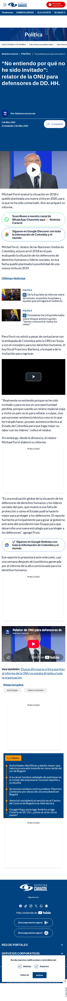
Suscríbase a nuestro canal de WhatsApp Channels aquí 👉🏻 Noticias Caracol (36, 219)
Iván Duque (12, 690)
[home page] (33, 887)
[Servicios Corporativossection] (62, 953)
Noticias (27, 966)
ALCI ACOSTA (44, 12)
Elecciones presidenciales (41, 44)
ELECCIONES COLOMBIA (14, 44)
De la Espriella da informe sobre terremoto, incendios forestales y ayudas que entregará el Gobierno (43, 297)
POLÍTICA (26, 54)
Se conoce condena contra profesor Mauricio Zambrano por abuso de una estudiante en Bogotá (35, 791)
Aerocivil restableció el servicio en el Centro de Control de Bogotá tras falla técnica (34, 802)
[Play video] (33, 170)
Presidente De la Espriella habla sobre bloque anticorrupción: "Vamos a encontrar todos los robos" (43, 319)
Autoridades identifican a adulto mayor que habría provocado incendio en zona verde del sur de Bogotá (35, 768)
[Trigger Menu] (5, 4)
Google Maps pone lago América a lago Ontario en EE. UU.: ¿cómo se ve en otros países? (33, 812)
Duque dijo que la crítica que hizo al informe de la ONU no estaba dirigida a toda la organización (33, 673)
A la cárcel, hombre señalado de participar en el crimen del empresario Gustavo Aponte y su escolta (35, 779)
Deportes (44, 966)
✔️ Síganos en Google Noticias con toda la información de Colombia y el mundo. (35, 545)
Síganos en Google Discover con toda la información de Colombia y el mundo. (36, 234)
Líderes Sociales (36, 690)
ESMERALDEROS (25, 12)
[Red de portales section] (62, 944)
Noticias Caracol (10, 54)
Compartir (54, 124)
